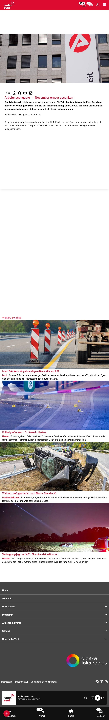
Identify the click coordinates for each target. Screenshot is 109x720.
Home (5, 590)
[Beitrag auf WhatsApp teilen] (14, 93)
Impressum (6, 681)
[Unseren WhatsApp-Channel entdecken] (97, 682)
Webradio (7, 598)
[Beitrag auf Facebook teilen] (19, 93)
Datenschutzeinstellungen (44, 681)
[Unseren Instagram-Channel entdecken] (106, 682)
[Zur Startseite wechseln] (9, 5)
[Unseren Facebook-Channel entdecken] (101, 682)
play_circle (97, 697)
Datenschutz (21, 681)
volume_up (85, 698)
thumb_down (92, 698)
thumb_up (102, 698)
